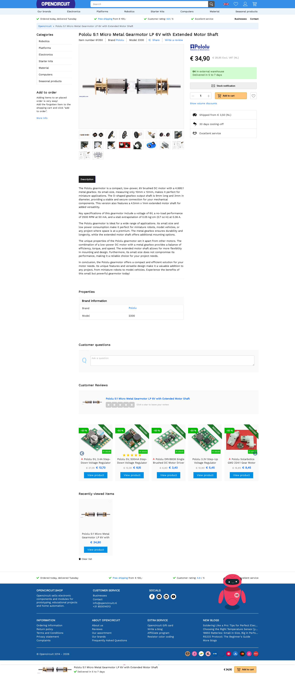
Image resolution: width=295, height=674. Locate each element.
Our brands (44, 11)
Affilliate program (158, 632)
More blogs (210, 640)
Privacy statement (48, 636)
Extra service (158, 620)
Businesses (241, 19)
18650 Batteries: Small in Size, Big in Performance (230, 632)
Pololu (133, 307)
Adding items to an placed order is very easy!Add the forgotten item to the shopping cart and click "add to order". (54, 104)
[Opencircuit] (56, 4)
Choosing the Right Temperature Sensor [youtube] (230, 629)
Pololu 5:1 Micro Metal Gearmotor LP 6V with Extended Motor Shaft (148, 398)
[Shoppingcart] (252, 4)
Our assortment (101, 632)
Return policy (45, 629)
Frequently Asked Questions (109, 640)
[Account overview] (242, 4)
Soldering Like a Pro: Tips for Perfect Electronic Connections (230, 625)
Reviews (97, 629)
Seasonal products (246, 11)
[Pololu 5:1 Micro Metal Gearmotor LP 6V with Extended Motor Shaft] (84, 135)
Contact (254, 19)
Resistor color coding (161, 636)
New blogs (211, 620)
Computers (186, 11)
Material (214, 11)
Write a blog (155, 629)
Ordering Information (49, 625)
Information (46, 620)
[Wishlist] (233, 4)
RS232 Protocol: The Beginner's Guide (226, 636)
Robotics (129, 11)
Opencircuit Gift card (160, 625)
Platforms (102, 11)
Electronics (73, 11)
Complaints (44, 640)
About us (97, 625)
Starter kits (157, 11)
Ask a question (100, 358)
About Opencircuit (106, 620)
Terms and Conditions (50, 632)
